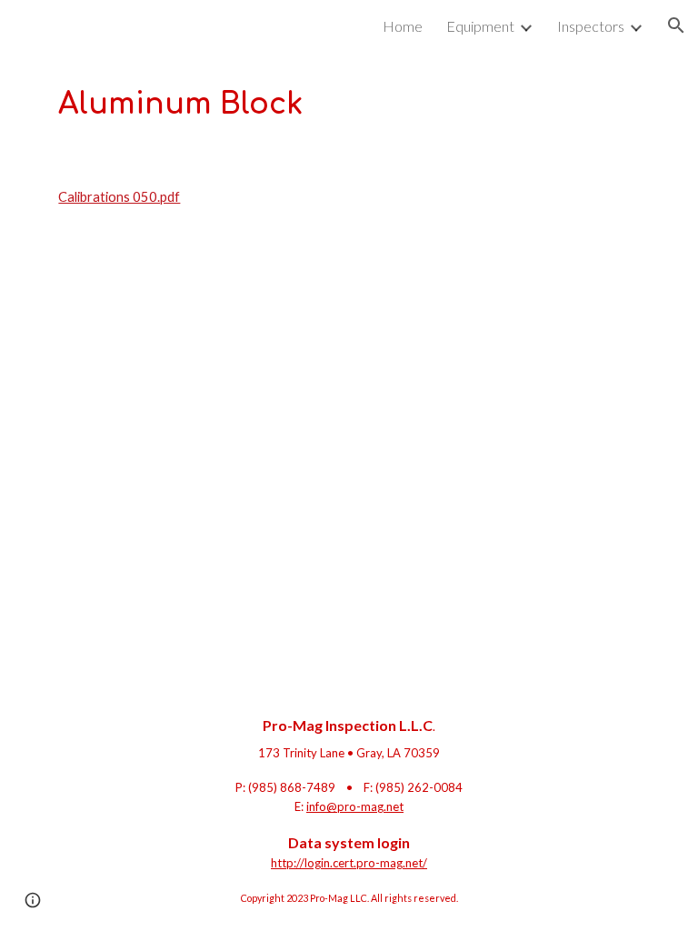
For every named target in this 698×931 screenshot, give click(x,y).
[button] (676, 25)
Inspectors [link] (590, 26)
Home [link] (403, 26)
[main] (348, 104)
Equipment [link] (480, 26)
